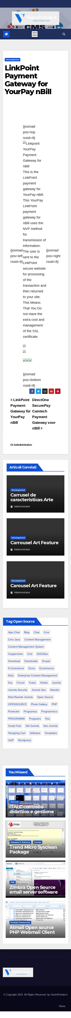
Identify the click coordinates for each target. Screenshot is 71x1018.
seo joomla (50, 725)
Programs (35, 718)
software (35, 733)
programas (30, 711)
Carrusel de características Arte (31, 497)
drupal (46, 661)
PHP (54, 704)
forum (21, 682)
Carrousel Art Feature (34, 542)
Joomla (56, 682)
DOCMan (42, 653)
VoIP (11, 740)
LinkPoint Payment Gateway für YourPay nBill (20, 411)
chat (36, 632)
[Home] (6, 34)
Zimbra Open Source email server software (33, 890)
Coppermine (15, 653)
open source (45, 697)
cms (46, 632)
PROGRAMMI (16, 718)
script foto (14, 725)
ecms (31, 668)
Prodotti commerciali (20, 922)
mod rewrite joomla (20, 697)
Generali (15, 802)
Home (62, 1006)
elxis (11, 675)
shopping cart (16, 733)
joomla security (17, 689)
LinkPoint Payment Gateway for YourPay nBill (28, 79)
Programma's (49, 711)
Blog (26, 632)
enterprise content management (37, 675)
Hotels (44, 682)
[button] (64, 34)
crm (29, 653)
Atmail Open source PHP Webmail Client (32, 930)
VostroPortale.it (59, 994)
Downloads (31, 661)
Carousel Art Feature (33, 585)
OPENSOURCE (17, 704)
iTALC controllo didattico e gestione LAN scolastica (31, 811)
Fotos (32, 682)
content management (37, 639)
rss (47, 718)
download (14, 661)
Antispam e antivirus (20, 842)
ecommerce (46, 668)
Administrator (23, 445)
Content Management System (26, 646)
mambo (54, 689)
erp (10, 682)
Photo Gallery (39, 704)
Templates (51, 733)
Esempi (37, 842)
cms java (14, 639)
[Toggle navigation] (34, 34)
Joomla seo (39, 689)
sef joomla (32, 725)
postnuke (13, 711)
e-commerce (16, 668)
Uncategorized (12, 60)
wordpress (24, 740)
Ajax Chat (14, 632)
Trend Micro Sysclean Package (33, 849)
